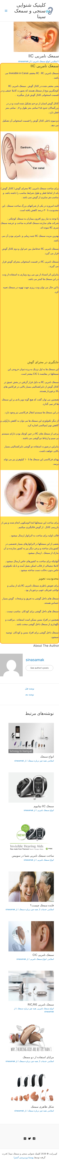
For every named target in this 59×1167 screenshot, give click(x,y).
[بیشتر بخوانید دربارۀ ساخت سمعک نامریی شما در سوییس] (31, 837)
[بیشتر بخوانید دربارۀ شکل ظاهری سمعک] (31, 1088)
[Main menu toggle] (6, 11)
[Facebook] (34, 1138)
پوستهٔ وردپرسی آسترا (24, 1157)
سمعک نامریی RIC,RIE (41, 1004)
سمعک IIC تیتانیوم (44, 806)
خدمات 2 (43, 909)
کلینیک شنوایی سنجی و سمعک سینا (30, 11)
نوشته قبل (29, 689)
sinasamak (35, 660)
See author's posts (39, 668)
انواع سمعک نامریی (41, 61)
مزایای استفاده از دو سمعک (38, 1057)
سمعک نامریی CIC (43, 954)
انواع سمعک (47, 756)
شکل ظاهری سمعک (42, 1106)
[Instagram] (25, 1138)
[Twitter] (29, 1138)
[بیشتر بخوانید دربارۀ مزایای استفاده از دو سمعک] (31, 1038)
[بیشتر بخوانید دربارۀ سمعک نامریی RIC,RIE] (31, 985)
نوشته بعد (29, 695)
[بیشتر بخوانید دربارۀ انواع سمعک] (31, 737)
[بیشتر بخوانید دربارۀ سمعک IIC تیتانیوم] (31, 787)
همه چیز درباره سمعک (37, 761)
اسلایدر (54, 61)
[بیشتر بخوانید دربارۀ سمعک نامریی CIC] (31, 936)
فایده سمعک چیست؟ (42, 905)
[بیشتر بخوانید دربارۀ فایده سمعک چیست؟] (31, 886)
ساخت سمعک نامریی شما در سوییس (33, 855)
